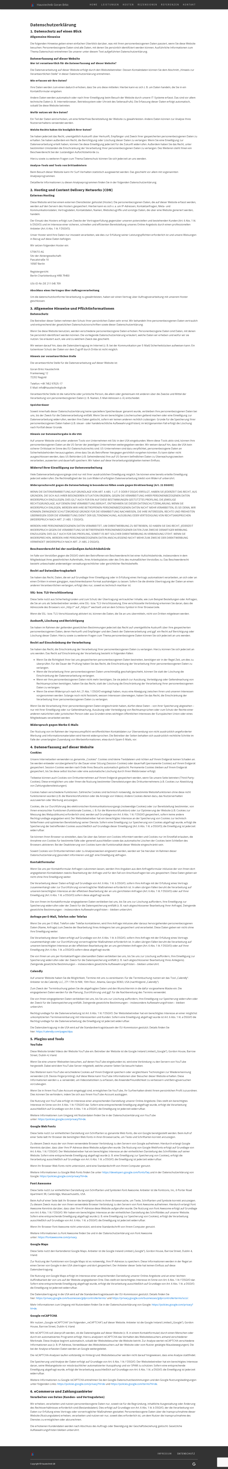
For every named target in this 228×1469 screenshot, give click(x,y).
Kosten (128, 4)
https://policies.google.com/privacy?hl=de (62, 1119)
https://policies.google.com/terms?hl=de (134, 1384)
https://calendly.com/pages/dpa (54, 1031)
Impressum (164, 1453)
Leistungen (110, 4)
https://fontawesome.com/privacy (57, 1237)
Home (94, 4)
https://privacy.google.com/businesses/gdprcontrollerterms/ (71, 1298)
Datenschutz (186, 1453)
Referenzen (170, 4)
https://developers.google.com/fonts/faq (125, 1172)
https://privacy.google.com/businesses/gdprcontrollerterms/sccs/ (150, 1298)
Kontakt (189, 4)
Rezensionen (147, 4)
